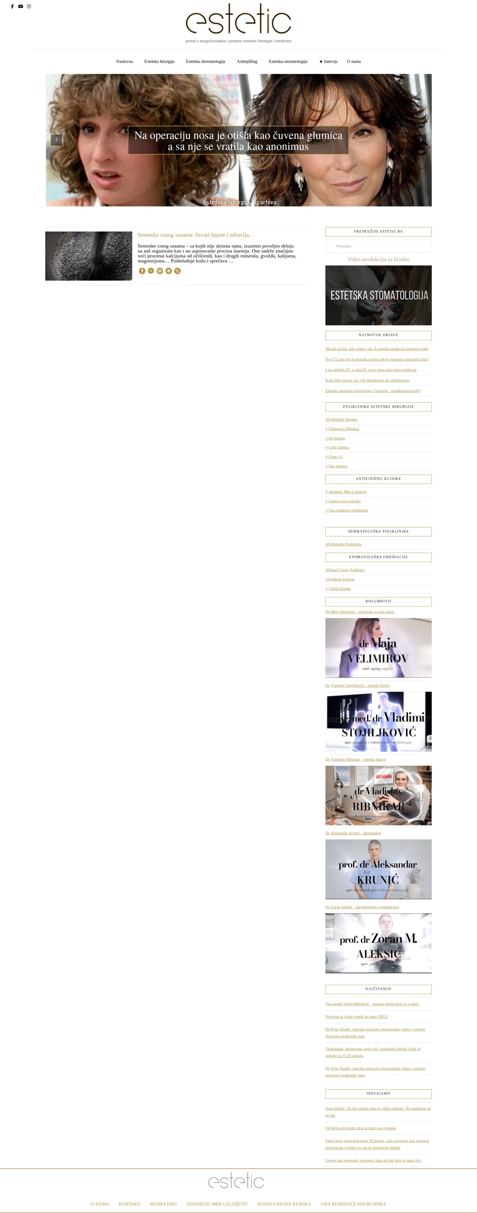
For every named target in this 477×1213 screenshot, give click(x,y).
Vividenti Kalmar (340, 579)
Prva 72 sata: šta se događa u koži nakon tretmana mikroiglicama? (376, 359)
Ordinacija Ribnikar (343, 429)
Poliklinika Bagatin (342, 419)
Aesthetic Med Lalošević (347, 492)
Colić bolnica (338, 447)
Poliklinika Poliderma (344, 544)
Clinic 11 (335, 457)
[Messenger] (151, 272)
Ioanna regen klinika (344, 501)
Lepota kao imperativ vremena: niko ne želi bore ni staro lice (373, 1160)
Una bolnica (337, 466)
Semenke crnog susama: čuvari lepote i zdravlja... (195, 235)
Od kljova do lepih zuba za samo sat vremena (360, 1128)
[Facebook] (12, 5)
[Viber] (177, 272)
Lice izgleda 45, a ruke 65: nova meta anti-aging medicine (371, 370)
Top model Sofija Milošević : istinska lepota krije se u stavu (372, 1004)
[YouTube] (20, 5)
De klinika (336, 438)
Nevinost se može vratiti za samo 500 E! (357, 1017)
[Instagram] (29, 5)
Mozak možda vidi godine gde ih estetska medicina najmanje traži (376, 349)
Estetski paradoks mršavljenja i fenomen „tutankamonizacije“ (373, 391)
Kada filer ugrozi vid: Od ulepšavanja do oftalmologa (367, 380)
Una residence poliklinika (348, 510)
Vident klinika (339, 589)
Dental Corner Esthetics (345, 570)
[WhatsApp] (168, 272)
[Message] (159, 272)
